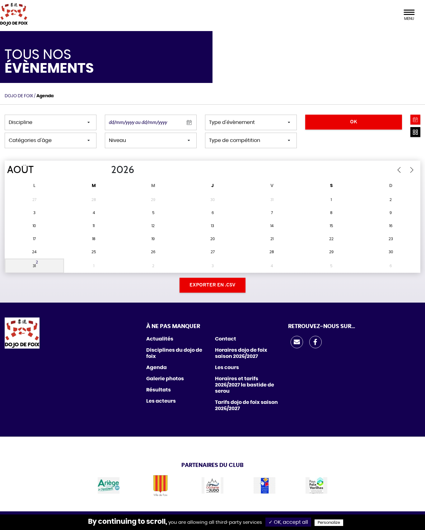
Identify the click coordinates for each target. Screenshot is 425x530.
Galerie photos (165, 378)
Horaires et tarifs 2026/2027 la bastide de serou (244, 385)
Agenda (156, 367)
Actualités (159, 338)
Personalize (329, 523)
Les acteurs (161, 401)
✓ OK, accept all (288, 522)
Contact (225, 338)
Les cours (227, 367)
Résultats (158, 389)
